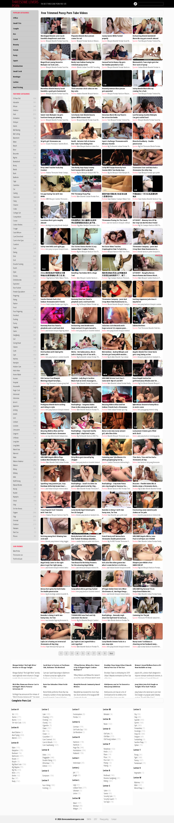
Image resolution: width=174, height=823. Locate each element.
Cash (44, 714)
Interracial (24, 394)
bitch (93, 541)
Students (61, 143)
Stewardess (138, 728)
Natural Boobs (24, 485)
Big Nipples (15, 767)
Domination (18, 66)
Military (24, 473)
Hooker (24, 378)
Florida (75, 717)
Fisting (24, 299)
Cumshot (24, 244)
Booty (24, 165)
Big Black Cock (16, 764)
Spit (135, 725)
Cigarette (46, 725)
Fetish (15, 50)
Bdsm (24, 141)
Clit (44, 731)
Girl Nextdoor (77, 732)
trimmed (97, 330)
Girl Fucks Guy (78, 729)
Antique (24, 122)
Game (24, 331)
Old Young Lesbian (110, 739)
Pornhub (74, 93)
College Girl (24, 212)
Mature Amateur (24, 461)
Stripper (137, 736)
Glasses (24, 347)
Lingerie (24, 433)
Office (15, 18)
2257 (95, 819)
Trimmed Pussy (156, 41)
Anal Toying (15, 735)
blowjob (121, 222)
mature (67, 330)
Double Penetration (52, 143)
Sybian (136, 745)
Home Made (24, 374)
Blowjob (48, 41)
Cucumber (46, 736)
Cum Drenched (24, 236)
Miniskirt (106, 714)
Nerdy (24, 489)
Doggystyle (46, 757)
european (55, 249)
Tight (135, 757)
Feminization (77, 714)
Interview (24, 398)
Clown (45, 733)
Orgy (24, 516)
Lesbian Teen (77, 787)
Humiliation (77, 750)
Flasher (24, 303)
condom (158, 304)
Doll (24, 260)
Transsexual (138, 763)
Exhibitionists (24, 279)
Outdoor (24, 524)
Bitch (13, 772)
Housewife (24, 386)
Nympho (24, 496)
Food (24, 307)
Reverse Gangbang (110, 778)
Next (111, 653)
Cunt (24, 248)
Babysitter (15, 750)
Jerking (24, 410)
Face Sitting (46, 785)
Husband (76, 753)
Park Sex (24, 532)
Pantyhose (107, 748)
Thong (136, 754)
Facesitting (97, 67)
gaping (146, 409)
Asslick (24, 126)
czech (162, 146)
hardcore (115, 222)
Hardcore (69, 41)
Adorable (24, 102)
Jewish (24, 414)
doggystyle (67, 541)
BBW (47, 199)
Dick (24, 256)
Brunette (54, 41)
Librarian (76, 790)
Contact (113, 819)
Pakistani (24, 528)
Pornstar (59, 41)
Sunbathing (138, 739)
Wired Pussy (138, 788)
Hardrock (76, 744)
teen (52, 225)
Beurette (24, 153)
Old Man (107, 736)
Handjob (24, 362)
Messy (24, 469)
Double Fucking (24, 264)
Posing (106, 762)
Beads (14, 758)
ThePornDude (17, 558)
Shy (135, 714)
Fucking (24, 319)
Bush (24, 173)
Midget (75, 808)
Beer (24, 149)
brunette (67, 249)
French (130, 541)
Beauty (16, 44)
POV (146, 618)
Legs (74, 785)
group (64, 383)
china (97, 225)
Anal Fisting (18, 87)
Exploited (24, 283)
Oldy (24, 504)
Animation (24, 118)
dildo (52, 436)
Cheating (46, 717)
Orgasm (24, 512)
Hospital (24, 382)
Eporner (43, 41)
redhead (127, 222)
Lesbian (24, 421)
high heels (70, 620)
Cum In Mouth (47, 742)
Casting (24, 193)
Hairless (24, 358)
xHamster (74, 67)
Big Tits (110, 146)
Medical (75, 805)
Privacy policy (104, 819)
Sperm (136, 722)
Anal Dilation (16, 732)
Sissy (135, 717)
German (76, 726)
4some (14, 719)
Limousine (24, 429)
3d (13, 714)
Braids (24, 169)
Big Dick (140, 146)
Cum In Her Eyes (24, 240)
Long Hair (24, 441)
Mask (24, 457)
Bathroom (15, 756)
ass (63, 646)
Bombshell (24, 161)
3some (131, 436)
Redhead (107, 775)
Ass (14, 34)
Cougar (24, 228)
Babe (78, 146)
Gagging (24, 327)
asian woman (141, 646)
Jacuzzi (24, 402)
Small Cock (17, 71)
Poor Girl (107, 760)
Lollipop (24, 437)
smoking (152, 436)
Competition (24, 216)
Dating (24, 252)
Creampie (66, 172)
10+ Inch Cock (16, 722)
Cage (24, 181)
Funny (24, 323)
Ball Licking (24, 134)
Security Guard (109, 799)
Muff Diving (24, 481)
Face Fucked (24, 287)
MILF (91, 67)
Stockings (137, 731)
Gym (24, 354)
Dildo (44, 754)
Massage (100, 383)
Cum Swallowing (48, 745)
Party (15, 55)
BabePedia (16, 551)
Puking (106, 765)
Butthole (24, 177)
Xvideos (43, 225)
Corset (24, 220)
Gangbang (24, 335)
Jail (74, 772)
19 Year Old (24, 98)
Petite (106, 751)
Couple (16, 28)
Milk (24, 477)
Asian (139, 172)
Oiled (24, 500)
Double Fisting (47, 760)
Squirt (15, 60)
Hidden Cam (24, 366)
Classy (24, 201)
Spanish (136, 719)
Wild (135, 785)
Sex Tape (107, 801)
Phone (24, 536)
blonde (60, 225)
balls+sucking (124, 462)
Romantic (99, 196)
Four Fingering (24, 311)
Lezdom (24, 425)
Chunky (45, 722)
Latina (15, 82)
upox (154, 172)
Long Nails (24, 445)
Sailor (106, 790)
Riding (106, 780)
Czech (15, 39)
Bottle (14, 775)
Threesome (131, 146)
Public (57, 278)
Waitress (137, 782)
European (46, 775)
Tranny (136, 760)
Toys (160, 199)
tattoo (66, 488)
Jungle (75, 775)
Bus (13, 778)
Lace (24, 418)
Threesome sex (18, 555)
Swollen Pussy (138, 742)
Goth (24, 350)
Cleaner (24, 205)
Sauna (106, 793)
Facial (64, 41)
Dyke (24, 272)
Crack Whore (24, 232)
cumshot (78, 541)
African (24, 106)
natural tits (156, 618)
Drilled (45, 765)
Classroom (24, 197)
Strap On (137, 733)
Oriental (24, 520)
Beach (24, 145)
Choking (45, 719)
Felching (45, 788)
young (151, 462)
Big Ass (24, 157)
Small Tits (17, 23)
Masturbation (132, 172)
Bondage (16, 76)
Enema (24, 276)
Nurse (106, 723)
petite (158, 172)
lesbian (50, 488)
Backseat (15, 753)
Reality (129, 383)
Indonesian (77, 762)
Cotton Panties (24, 224)
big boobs (67, 304)
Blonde (79, 67)
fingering (61, 330)
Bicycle (14, 761)
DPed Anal (46, 763)
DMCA (89, 819)
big (126, 409)
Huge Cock (24, 390)
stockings (48, 225)
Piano (105, 754)
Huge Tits (76, 747)
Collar (24, 208)
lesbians (61, 436)
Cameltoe (24, 185)
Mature (24, 465)
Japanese (24, 406)
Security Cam (108, 796)
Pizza (105, 757)
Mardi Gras (24, 449)
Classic (45, 728)
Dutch (24, 268)
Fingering (24, 295)
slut (148, 462)
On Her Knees (24, 508)
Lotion (75, 793)
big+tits (130, 462)
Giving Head (24, 343)
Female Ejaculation (24, 291)
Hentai (60, 172)
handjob (65, 225)
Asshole (14, 737)
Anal (24, 114)
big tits (48, 594)
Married (24, 453)
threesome (156, 462)
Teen (139, 41)
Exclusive (59, 383)
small (125, 515)
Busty (13, 781)
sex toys (48, 436)
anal (108, 222)
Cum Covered (47, 739)
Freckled (24, 315)
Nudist (24, 492)
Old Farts (107, 733)
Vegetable (137, 772)
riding (156, 409)
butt (67, 383)
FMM (99, 488)
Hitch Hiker (24, 370)
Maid (75, 803)
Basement (24, 138)
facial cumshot (162, 328)
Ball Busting (24, 130)
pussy (56, 225)
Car (24, 189)
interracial (82, 567)
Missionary (97, 41)
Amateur (24, 110)
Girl (24, 339)
